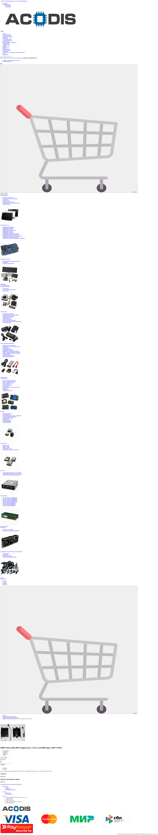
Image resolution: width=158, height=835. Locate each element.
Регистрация (8, 6)
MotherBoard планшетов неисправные (11, 234)
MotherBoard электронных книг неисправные (12, 235)
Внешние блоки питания (8, 313)
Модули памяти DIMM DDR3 (9, 504)
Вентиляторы (6, 288)
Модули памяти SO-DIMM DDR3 (10, 500)
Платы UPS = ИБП (7, 322)
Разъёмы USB (6, 419)
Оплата (4, 582)
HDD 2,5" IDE (6, 446)
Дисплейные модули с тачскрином (10, 198)
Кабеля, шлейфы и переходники (9, 42)
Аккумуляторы (6, 43)
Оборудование (6, 553)
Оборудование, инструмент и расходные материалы (14, 52)
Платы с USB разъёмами (8, 382)
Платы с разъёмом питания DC (9, 320)
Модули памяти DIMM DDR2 (9, 503)
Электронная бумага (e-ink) (8, 201)
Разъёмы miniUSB (6, 420)
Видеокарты (5, 51)
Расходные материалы (7, 555)
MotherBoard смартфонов (8, 228)
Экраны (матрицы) (7, 34)
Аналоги (5, 769)
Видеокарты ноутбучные (8, 529)
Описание (5, 767)
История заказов (8, 794)
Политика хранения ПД (10, 789)
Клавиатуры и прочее (7, 36)
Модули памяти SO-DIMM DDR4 (10, 501)
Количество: (3, 759)
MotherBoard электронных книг (9, 230)
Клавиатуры (5, 262)
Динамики (5, 388)
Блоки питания (6, 41)
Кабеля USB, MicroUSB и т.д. (9, 355)
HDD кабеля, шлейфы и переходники (11, 350)
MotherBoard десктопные (8, 232)
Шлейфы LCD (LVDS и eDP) (9, 345)
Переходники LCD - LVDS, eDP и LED (11, 203)
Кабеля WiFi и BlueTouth (8, 349)
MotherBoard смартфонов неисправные (11, 233)
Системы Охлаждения (7, 40)
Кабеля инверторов (7, 348)
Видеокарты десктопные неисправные (11, 530)
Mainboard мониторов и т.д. (9, 227)
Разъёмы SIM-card (6, 422)
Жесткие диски (6, 46)
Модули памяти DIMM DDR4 (9, 505)
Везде (4, 33)
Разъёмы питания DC (7, 319)
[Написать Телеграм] (1, 64)
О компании (3, 784)
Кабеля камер (6, 347)
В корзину (3, 764)
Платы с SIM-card (6, 383)
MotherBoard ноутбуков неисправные (11, 237)
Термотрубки (6, 290)
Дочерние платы (6, 44)
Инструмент (5, 554)
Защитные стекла (6, 204)
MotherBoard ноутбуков (8, 231)
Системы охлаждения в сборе (9, 289)
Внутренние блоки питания (9, 315)
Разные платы (6, 389)
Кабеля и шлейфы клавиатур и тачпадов (11, 261)
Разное (4, 53)
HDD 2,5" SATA (6, 447)
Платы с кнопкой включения (9, 381)
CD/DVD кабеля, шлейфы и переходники (11, 352)
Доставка (5, 581)
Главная (4, 715)
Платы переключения (7, 385)
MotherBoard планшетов (8, 229)
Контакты (5, 584)
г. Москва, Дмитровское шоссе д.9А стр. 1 (9, 1)
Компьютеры (5, 54)
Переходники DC (6, 318)
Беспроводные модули (7, 390)
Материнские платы (7, 35)
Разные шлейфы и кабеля (8, 356)
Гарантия (5, 583)
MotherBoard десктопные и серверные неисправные (14, 238)
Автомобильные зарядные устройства (11, 314)
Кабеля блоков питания (8, 316)
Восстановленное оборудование (9, 556)
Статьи (6, 787)
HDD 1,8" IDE (6, 445)
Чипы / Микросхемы (7, 39)
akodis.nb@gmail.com (22, 1)
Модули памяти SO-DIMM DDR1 (10, 497)
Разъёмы (5, 45)
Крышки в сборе (6, 200)
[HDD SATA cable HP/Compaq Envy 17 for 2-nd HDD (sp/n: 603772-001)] (12, 744)
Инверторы (5, 37)
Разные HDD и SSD (7, 448)
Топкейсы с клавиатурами (8, 263)
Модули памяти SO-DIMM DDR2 (10, 498)
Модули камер (6, 386)
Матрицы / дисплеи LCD (8, 197)
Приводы (5, 47)
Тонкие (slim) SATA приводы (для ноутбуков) (12, 473)
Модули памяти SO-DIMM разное (10, 502)
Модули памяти (6, 49)
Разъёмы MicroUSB (7, 421)
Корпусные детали (7, 50)
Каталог (3, 194)
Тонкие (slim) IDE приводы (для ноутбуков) (12, 472)
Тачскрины (5, 199)
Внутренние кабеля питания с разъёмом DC (12, 321)
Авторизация (8, 5)
